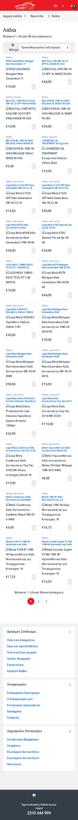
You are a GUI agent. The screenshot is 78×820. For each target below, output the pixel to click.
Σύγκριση (13, 717)
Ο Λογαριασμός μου (20, 699)
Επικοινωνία (15, 664)
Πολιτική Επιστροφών (21, 652)
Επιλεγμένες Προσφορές (23, 692)
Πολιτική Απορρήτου (20, 640)
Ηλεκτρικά (14, 764)
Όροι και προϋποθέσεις (22, 646)
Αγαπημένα (14, 711)
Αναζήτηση (56, 5)
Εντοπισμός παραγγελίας (23, 705)
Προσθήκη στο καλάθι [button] (29, 86)
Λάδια (9, 57)
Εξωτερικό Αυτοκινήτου (23, 751)
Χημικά (17, 97)
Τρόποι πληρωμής (18, 658)
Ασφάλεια (13, 745)
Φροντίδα (36, 16)
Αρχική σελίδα (12, 16)
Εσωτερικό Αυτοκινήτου (23, 758)
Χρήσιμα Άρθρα (17, 671)
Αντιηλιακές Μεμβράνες (23, 739)
